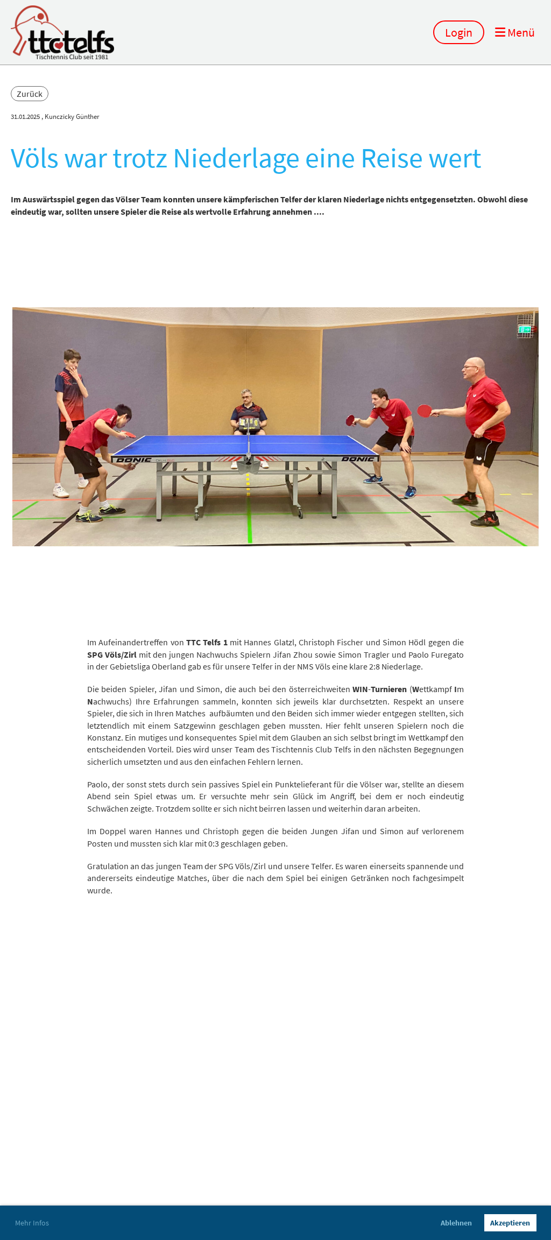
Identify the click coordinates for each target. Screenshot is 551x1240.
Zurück (30, 93)
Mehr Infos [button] (32, 1223)
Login (458, 32)
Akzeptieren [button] (510, 1223)
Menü (520, 32)
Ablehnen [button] (456, 1223)
